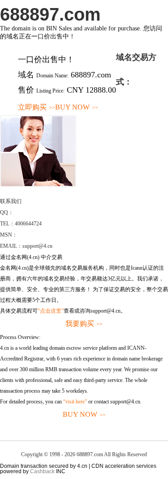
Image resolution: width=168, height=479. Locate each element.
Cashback (42, 471)
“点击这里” (51, 311)
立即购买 (36, 107)
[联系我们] (38, 185)
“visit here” (75, 401)
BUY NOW (76, 107)
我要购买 (84, 323)
